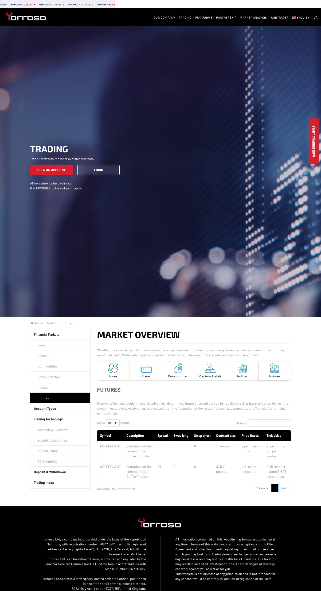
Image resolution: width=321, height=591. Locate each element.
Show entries (113, 423)
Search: (241, 423)
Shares (42, 356)
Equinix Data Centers (53, 440)
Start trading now (314, 141)
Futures (67, 323)
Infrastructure (48, 451)
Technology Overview (53, 430)
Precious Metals (49, 377)
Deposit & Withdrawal (50, 472)
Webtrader (279, 17)
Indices (43, 387)
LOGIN (98, 170)
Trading (185, 17)
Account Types (45, 409)
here (207, 554)
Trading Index (44, 483)
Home (37, 323)
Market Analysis (253, 17)
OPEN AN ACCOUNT (51, 170)
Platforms (204, 17)
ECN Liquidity (47, 461)
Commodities (47, 366)
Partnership (226, 17)
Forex (42, 345)
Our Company (164, 17)
